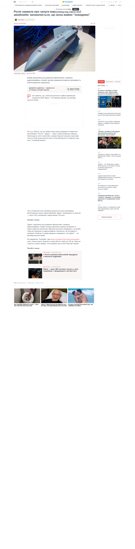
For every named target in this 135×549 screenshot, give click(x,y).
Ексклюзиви (65, 5)
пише (31, 131)
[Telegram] (106, 2)
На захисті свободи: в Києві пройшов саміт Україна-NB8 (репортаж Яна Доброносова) (108, 92)
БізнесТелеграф (77, 5)
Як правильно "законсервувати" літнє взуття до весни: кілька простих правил (108, 187)
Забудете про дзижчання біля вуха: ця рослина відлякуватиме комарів (109, 114)
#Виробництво (21, 283)
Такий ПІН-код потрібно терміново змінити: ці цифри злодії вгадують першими (109, 123)
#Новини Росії (39, 283)
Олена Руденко (21, 19)
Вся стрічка (101, 85)
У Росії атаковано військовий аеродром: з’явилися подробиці (60, 255)
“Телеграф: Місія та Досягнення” (95, 5)
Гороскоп (121, 5)
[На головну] (67, 2)
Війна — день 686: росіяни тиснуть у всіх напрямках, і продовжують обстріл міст (60, 270)
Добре (75, 9)
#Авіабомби (30, 283)
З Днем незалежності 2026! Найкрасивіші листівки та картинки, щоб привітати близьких (109, 177)
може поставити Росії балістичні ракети (65, 239)
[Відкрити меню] (15, 2)
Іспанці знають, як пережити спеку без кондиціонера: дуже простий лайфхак (109, 208)
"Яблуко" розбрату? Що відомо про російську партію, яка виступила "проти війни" (109, 133)
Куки (69, 9)
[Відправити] (32, 2)
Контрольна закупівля (52, 5)
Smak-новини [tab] (109, 81)
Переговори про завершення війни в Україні (28, 5)
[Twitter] (111, 2)
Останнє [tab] (101, 81)
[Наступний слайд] (122, 5)
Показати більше (107, 217)
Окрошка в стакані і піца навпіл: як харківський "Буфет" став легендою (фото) (109, 156)
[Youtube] (109, 2)
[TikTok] (116, 2)
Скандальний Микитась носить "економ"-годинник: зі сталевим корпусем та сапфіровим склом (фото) (109, 198)
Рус (120, 2)
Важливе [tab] (117, 81)
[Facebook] (101, 2)
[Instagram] (113, 2)
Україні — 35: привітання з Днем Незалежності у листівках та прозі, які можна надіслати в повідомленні (109, 166)
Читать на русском (20, 23)
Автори (112, 5)
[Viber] (104, 1)
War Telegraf (46, 252)
